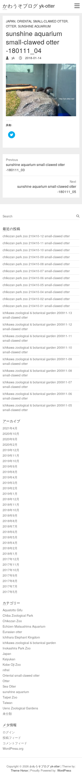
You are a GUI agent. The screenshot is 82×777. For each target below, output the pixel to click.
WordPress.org (13, 748)
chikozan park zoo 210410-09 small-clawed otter (36, 257)
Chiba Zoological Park (18, 615)
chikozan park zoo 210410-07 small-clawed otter (36, 271)
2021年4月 (10, 428)
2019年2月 (10, 488)
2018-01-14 (32, 58)
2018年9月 (10, 515)
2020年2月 (10, 444)
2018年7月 (10, 526)
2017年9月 (10, 575)
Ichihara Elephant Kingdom (21, 637)
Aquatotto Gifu (13, 610)
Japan (10, 21)
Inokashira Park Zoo (17, 648)
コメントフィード (15, 743)
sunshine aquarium (34, 26)
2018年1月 (10, 553)
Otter (11, 26)
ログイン (9, 732)
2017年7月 (10, 586)
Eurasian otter (12, 632)
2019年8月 (10, 472)
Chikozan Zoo (12, 621)
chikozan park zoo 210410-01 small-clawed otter (36, 306)
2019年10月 (11, 461)
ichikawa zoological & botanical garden (29, 642)
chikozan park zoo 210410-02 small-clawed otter (36, 299)
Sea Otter (9, 686)
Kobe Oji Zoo (12, 664)
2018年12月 (11, 499)
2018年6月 (10, 531)
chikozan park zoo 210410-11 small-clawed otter (36, 243)
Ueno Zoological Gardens (20, 708)
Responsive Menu (76, 5)
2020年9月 (10, 439)
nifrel (6, 670)
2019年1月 (10, 493)
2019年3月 (10, 482)
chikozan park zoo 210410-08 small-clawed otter (36, 264)
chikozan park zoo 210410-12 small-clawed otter (36, 236)
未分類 (7, 713)
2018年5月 (10, 537)
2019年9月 (10, 466)
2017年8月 (10, 581)
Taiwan (7, 702)
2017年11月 (11, 564)
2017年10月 (11, 570)
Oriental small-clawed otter (42, 21)
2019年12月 (11, 450)
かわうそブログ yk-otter (29, 5)
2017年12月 (11, 559)
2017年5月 (10, 591)
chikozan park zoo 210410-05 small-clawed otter (36, 285)
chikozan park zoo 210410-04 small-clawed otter (36, 292)
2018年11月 (11, 504)
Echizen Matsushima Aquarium (24, 626)
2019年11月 (11, 455)
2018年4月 (10, 542)
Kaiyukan (9, 659)
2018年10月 (11, 510)
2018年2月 (10, 548)
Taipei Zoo (10, 697)
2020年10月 (11, 433)
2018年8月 (10, 521)
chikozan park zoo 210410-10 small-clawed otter (36, 250)
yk (13, 58)
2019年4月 (10, 477)
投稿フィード (12, 737)
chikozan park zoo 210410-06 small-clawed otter (36, 278)
